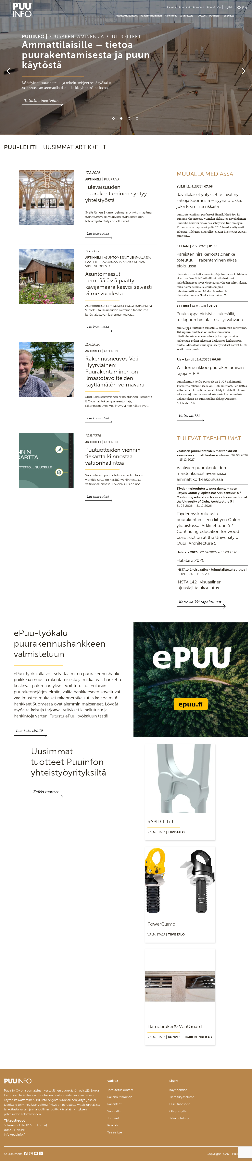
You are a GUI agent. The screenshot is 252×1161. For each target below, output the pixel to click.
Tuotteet (201, 15)
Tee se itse (228, 15)
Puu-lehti (198, 7)
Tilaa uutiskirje (179, 1118)
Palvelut (171, 7)
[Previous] (6, 67)
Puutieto (214, 15)
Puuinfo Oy (213, 7)
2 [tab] (121, 118)
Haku (231, 7)
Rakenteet (171, 15)
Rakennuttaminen (151, 15)
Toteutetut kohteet (126, 15)
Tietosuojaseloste (181, 1097)
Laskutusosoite (179, 1104)
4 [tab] (137, 118)
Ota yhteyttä (177, 1111)
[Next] (245, 67)
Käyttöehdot (178, 1090)
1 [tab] (113, 118)
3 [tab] (129, 118)
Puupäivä (184, 7)
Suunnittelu (187, 15)
